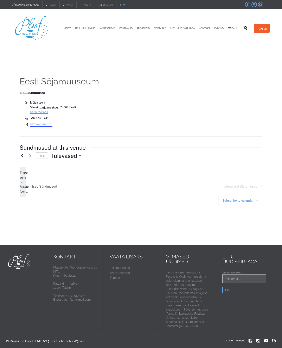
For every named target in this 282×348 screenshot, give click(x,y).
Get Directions (39, 111)
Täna (42, 155)
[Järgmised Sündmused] (30, 155)
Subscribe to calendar (238, 200)
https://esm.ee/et (41, 124)
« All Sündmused (32, 93)
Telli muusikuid (120, 268)
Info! (123, 4)
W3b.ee (79, 341)
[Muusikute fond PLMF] (31, 28)
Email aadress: (232, 272)
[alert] (23, 182)
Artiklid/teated (120, 272)
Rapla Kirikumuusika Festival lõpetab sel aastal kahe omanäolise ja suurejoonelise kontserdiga (185, 320)
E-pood (115, 277)
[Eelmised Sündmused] (22, 155)
